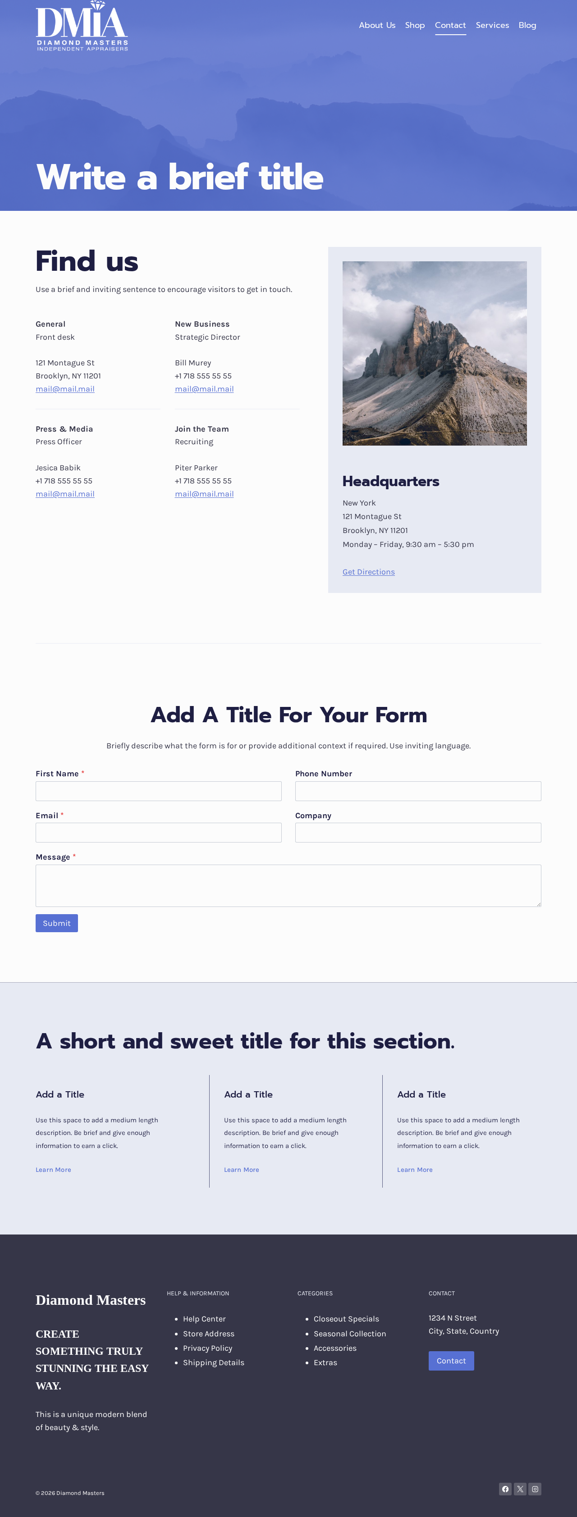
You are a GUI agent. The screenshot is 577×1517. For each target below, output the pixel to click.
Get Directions (369, 572)
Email (50, 815)
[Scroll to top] (556, 1501)
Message (56, 857)
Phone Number (323, 774)
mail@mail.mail (65, 389)
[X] (520, 1489)
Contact (450, 25)
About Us (377, 25)
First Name (60, 774)
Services (492, 25)
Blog (527, 25)
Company (313, 815)
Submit (57, 923)
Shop (415, 25)
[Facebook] (505, 1489)
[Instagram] (534, 1489)
